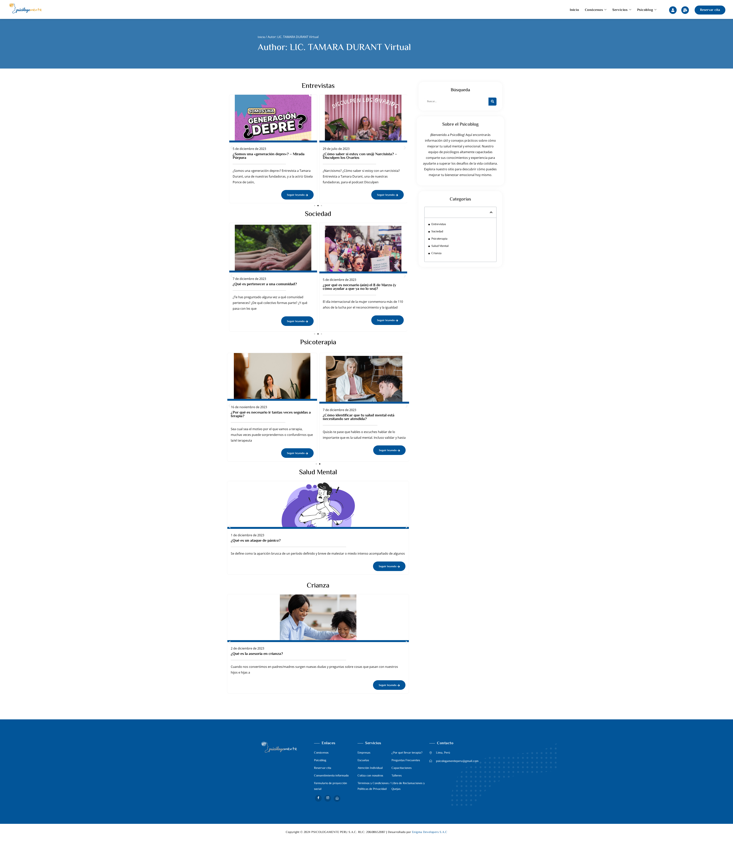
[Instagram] (327, 798)
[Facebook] (318, 798)
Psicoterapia (439, 239)
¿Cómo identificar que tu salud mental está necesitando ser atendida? (358, 417)
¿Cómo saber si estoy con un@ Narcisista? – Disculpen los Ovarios (360, 156)
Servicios (620, 10)
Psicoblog (645, 10)
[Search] (492, 102)
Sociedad (437, 231)
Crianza (436, 253)
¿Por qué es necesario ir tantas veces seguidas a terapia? (271, 414)
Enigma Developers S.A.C (429, 832)
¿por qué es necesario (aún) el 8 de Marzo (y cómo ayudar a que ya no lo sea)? (359, 287)
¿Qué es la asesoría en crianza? (257, 654)
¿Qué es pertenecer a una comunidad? (265, 284)
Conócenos (594, 10)
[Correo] (337, 798)
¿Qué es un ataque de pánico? (256, 541)
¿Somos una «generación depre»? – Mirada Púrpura (268, 156)
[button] (231, 147)
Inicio (574, 10)
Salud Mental (440, 246)
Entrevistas (438, 224)
